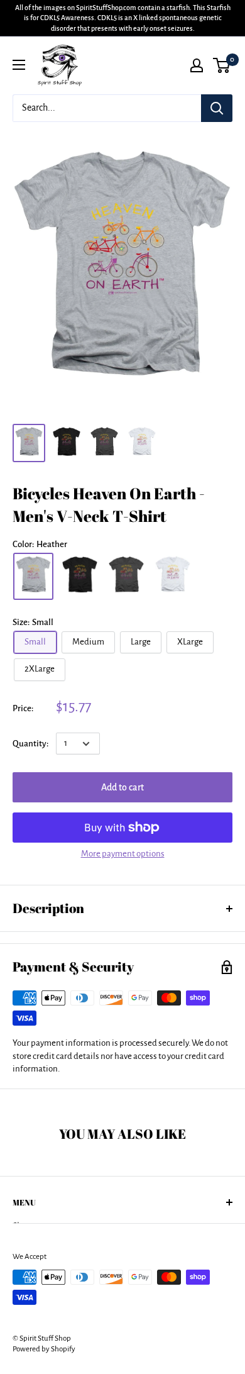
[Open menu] (19, 65)
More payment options (123, 853)
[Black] (80, 576)
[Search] (216, 108)
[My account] (196, 65)
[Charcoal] (126, 576)
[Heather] (33, 576)
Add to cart (122, 787)
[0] (222, 65)
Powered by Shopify (44, 1349)
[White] (173, 576)
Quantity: (30, 743)
